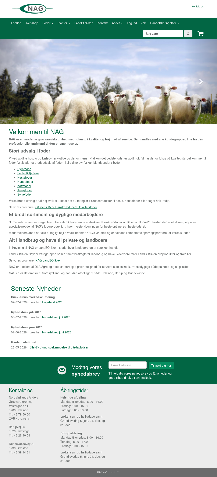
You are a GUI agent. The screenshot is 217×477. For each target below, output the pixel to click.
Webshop (31, 23)
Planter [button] (63, 23)
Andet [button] (116, 23)
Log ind (132, 23)
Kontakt (102, 23)
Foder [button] (46, 23)
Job (143, 23)
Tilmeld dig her (161, 365)
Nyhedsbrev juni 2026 (56, 332)
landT (114, 472)
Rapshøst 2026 (52, 302)
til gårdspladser (78, 347)
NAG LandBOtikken (48, 260)
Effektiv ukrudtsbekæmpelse (48, 347)
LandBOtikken (83, 23)
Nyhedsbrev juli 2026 (56, 317)
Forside (16, 23)
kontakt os (198, 6)
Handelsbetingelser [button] (163, 23)
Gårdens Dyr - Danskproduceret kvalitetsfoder (66, 207)
